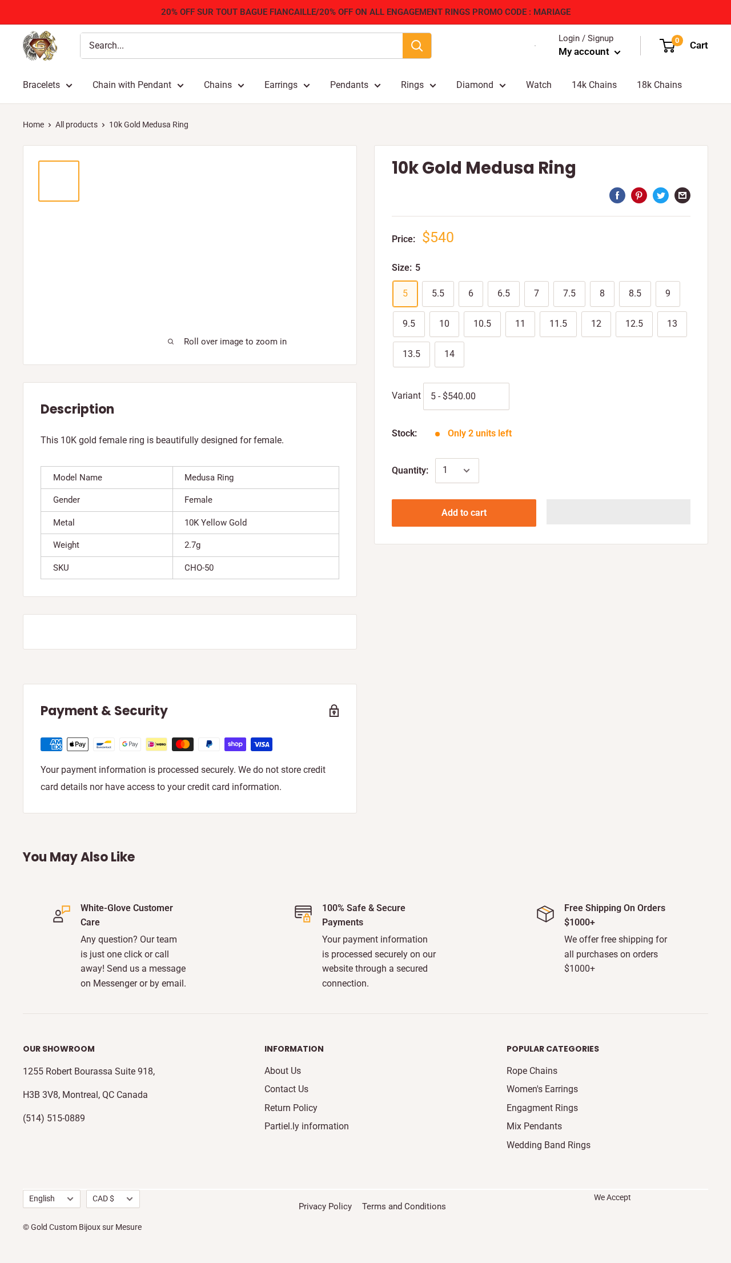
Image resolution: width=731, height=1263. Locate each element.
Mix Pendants (534, 1126)
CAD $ (103, 1198)
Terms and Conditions (404, 1206)
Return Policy (291, 1107)
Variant (406, 395)
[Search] (417, 45)
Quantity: (410, 470)
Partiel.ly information (306, 1126)
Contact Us (286, 1089)
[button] (619, 511)
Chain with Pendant (132, 84)
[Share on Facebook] (617, 195)
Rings (412, 84)
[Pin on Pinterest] (639, 195)
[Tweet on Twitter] (661, 195)
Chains (218, 84)
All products (76, 124)
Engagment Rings (542, 1107)
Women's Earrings (542, 1089)
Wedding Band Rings (549, 1145)
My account (585, 51)
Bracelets (41, 84)
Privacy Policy (325, 1206)
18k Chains (659, 84)
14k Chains (594, 84)
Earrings (281, 84)
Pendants (349, 84)
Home (33, 124)
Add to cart (464, 512)
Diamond (474, 84)
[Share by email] (682, 195)
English (42, 1198)
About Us (282, 1070)
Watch (539, 84)
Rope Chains (532, 1070)
